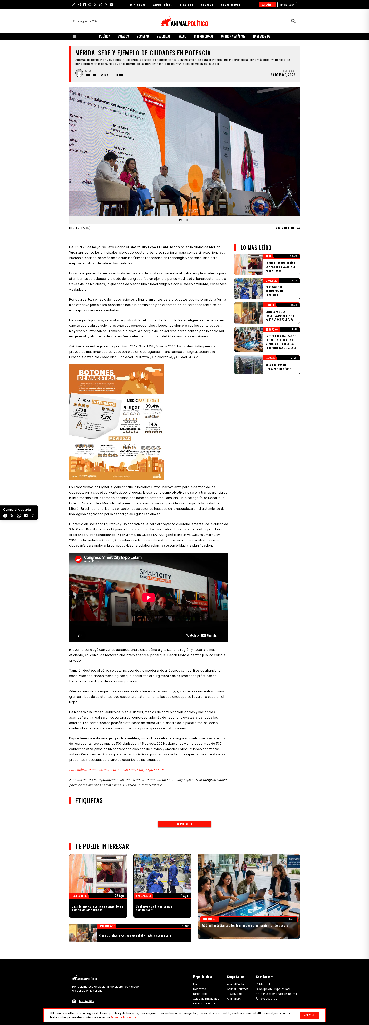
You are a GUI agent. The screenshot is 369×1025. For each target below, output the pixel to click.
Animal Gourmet (237, 989)
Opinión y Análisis (233, 36)
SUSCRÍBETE (267, 4)
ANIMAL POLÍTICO (162, 5)
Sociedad (143, 36)
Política (104, 36)
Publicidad (263, 984)
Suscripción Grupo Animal (273, 989)
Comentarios (184, 824)
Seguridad (164, 36)
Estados (123, 36)
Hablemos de (261, 36)
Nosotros (199, 989)
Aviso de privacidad (206, 998)
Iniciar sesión (287, 4)
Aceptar (309, 1015)
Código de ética (204, 1003)
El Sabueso (234, 994)
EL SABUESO (186, 5)
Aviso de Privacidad (124, 1017)
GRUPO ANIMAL (137, 5)
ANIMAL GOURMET (230, 5)
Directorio (200, 994)
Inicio (196, 984)
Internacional (203, 36)
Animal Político (236, 984)
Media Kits (86, 1001)
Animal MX (233, 998)
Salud (182, 36)
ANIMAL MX (207, 5)
